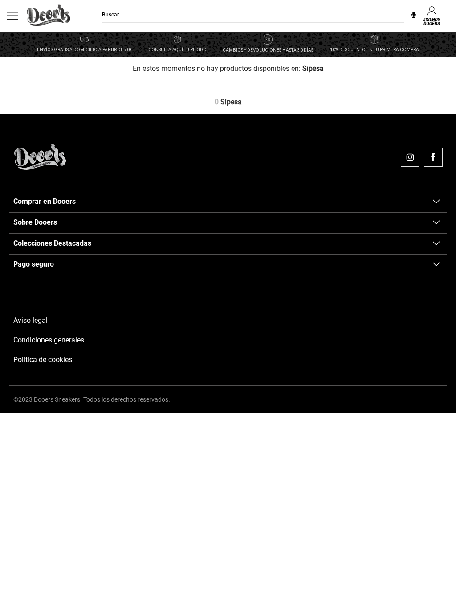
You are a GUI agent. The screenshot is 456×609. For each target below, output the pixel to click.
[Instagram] (410, 157)
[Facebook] (433, 157)
